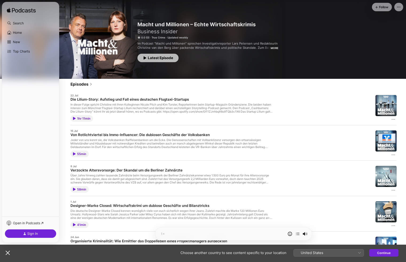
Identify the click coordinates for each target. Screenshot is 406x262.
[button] (30, 23)
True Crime (158, 37)
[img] (21, 10)
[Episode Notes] (290, 234)
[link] (81, 84)
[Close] (8, 253)
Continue (384, 253)
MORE (274, 48)
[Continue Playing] (298, 234)
